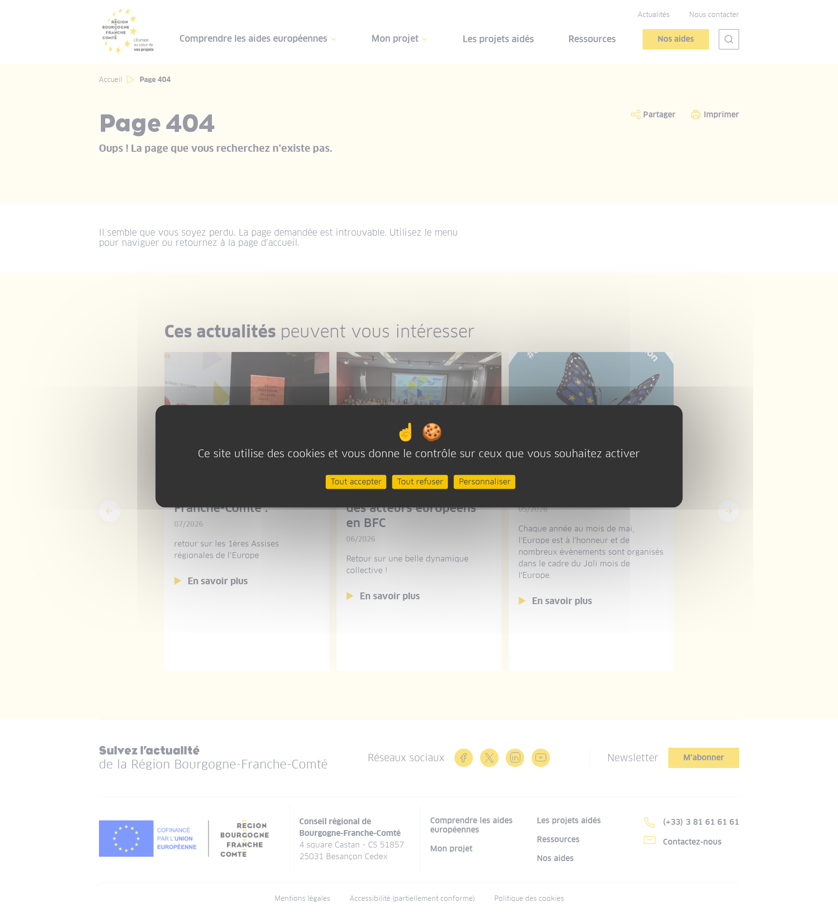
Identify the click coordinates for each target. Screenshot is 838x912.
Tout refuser (420, 482)
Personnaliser (485, 482)
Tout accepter (356, 482)
